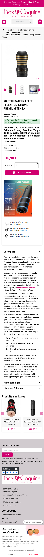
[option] (11, 415)
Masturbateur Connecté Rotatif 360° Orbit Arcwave (33, 422)
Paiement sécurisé (10, 499)
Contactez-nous (9, 506)
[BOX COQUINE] (22, 13)
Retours (5, 518)
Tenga (13, 114)
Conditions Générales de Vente (15, 495)
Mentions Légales (10, 492)
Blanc (8, 338)
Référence (8, 117)
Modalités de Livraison (12, 502)
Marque (7, 114)
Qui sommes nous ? (9, 522)
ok (8, 455)
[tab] (22, 251)
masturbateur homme (26, 288)
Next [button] (41, 413)
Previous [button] (2, 413)
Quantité (8, 165)
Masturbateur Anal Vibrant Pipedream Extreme (11, 422)
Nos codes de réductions (11, 515)
